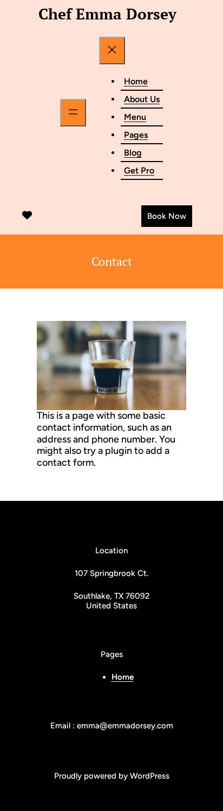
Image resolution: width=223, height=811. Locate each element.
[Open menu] (73, 112)
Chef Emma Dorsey (107, 14)
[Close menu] (112, 50)
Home (123, 677)
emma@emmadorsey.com (125, 725)
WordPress (149, 776)
